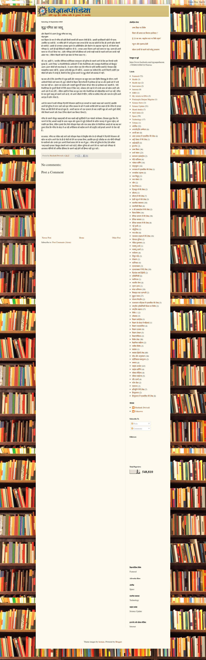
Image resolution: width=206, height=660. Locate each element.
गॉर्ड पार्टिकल (136, 159)
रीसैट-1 (134, 312)
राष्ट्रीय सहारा (137, 309)
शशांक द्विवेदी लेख (138, 352)
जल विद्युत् (135, 176)
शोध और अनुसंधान (138, 356)
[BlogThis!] (78, 155)
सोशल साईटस (137, 376)
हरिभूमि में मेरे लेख (138, 389)
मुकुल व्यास (136, 296)
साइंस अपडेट (136, 366)
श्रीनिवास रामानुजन (139, 359)
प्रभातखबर (136, 266)
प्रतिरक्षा (135, 262)
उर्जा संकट (135, 152)
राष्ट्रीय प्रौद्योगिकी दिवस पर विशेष (144, 306)
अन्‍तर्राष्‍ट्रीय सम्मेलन (139, 129)
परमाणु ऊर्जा (136, 249)
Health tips (136, 82)
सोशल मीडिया (137, 372)
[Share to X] (81, 155)
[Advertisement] (147, 520)
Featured (135, 76)
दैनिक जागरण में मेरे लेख (140, 216)
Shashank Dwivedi (142, 407)
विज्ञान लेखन (136, 332)
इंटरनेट (134, 146)
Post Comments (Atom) (61, 242)
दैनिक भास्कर (136, 219)
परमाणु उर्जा (136, 246)
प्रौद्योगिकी (135, 276)
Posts (135, 423)
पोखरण (134, 259)
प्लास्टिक (135, 279)
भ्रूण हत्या (136, 286)
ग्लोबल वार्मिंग (136, 162)
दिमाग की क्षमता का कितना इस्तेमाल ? (145, 33)
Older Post (116, 237)
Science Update (138, 106)
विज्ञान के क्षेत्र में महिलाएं (140, 322)
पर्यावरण (135, 252)
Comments (137, 428)
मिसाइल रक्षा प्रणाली (139, 292)
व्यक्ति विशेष (136, 346)
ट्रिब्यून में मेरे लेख (138, 189)
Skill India (136, 112)
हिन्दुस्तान (135, 392)
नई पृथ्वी (135, 226)
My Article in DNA (140, 96)
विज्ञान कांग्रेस (137, 319)
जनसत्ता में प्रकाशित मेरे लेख (142, 169)
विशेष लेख (135, 339)
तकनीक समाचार (137, 202)
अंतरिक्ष (134, 126)
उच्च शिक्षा (135, 149)
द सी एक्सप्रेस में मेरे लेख (140, 209)
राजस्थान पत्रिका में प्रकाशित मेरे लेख (145, 302)
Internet (135, 89)
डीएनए (134, 192)
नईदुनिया (135, 229)
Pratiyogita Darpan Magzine (143, 99)
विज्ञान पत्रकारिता (138, 326)
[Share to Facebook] (84, 155)
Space (134, 116)
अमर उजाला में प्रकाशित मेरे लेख (143, 136)
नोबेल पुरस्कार (137, 242)
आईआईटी (135, 142)
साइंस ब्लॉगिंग (136, 369)
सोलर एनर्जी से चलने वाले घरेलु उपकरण (145, 49)
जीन (133, 182)
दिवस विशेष (136, 212)
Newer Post (46, 237)
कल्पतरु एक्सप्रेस (138, 156)
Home (81, 237)
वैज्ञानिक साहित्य (137, 342)
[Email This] (76, 155)
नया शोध (135, 232)
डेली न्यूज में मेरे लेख (139, 199)
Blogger (118, 641)
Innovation (136, 86)
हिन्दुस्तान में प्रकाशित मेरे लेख (142, 396)
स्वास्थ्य (134, 386)
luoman (101, 641)
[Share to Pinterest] (86, 155)
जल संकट (135, 179)
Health (134, 79)
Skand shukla (137, 109)
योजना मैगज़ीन (137, 299)
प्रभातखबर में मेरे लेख (139, 269)
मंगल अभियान (137, 289)
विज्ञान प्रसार (136, 329)
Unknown (139, 411)
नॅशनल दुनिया (137, 239)
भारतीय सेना (136, 282)
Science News (137, 102)
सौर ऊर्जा (135, 379)
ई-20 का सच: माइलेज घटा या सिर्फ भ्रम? (146, 38)
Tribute (135, 122)
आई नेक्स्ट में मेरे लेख (139, 139)
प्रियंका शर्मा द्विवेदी (138, 272)
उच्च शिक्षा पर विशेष (139, 27)
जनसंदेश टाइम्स (137, 172)
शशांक (134, 349)
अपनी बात (135, 132)
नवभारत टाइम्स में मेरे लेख (141, 236)
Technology (136, 119)
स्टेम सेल (135, 382)
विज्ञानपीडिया (136, 336)
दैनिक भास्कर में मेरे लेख (140, 222)
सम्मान (134, 362)
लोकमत (134, 316)
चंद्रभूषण (135, 166)
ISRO (134, 92)
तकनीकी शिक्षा (137, 206)
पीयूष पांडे (135, 256)
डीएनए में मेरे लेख (138, 196)
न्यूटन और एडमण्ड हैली (140, 44)
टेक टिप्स (135, 186)
